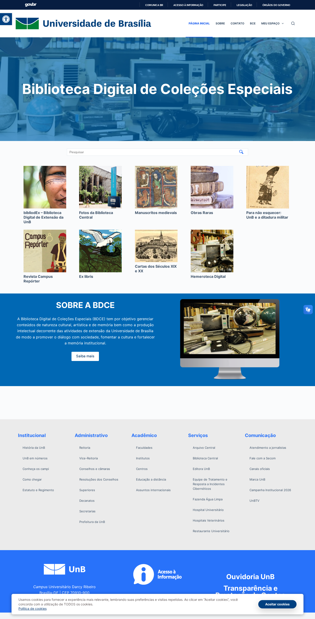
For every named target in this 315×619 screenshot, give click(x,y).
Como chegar (32, 479)
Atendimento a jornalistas (268, 447)
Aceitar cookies (277, 604)
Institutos (143, 458)
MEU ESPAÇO (270, 23)
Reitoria (84, 447)
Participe (220, 5)
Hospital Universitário (208, 510)
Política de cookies (32, 608)
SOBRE (220, 23)
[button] (6, 19)
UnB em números (35, 458)
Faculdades (144, 447)
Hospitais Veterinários (208, 520)
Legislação (244, 5)
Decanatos (87, 500)
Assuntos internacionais (153, 490)
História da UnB (34, 447)
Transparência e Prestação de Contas (250, 591)
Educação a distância (151, 479)
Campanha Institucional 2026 (270, 490)
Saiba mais (85, 356)
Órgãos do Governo (276, 5)
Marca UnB (257, 479)
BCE (253, 23)
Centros (142, 469)
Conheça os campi (36, 469)
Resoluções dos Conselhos (98, 479)
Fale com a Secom (263, 458)
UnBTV (254, 500)
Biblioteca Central (205, 458)
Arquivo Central (204, 447)
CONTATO (237, 23)
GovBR (30, 5)
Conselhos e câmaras (94, 469)
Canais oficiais (260, 469)
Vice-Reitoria (88, 458)
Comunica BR (154, 5)
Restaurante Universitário (211, 531)
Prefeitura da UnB (92, 522)
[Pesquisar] (293, 23)
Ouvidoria (250, 576)
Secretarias (87, 511)
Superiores (87, 490)
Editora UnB (201, 469)
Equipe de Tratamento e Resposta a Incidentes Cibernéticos (210, 484)
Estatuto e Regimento (38, 490)
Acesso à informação (188, 5)
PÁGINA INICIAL (199, 23)
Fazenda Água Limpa (208, 499)
